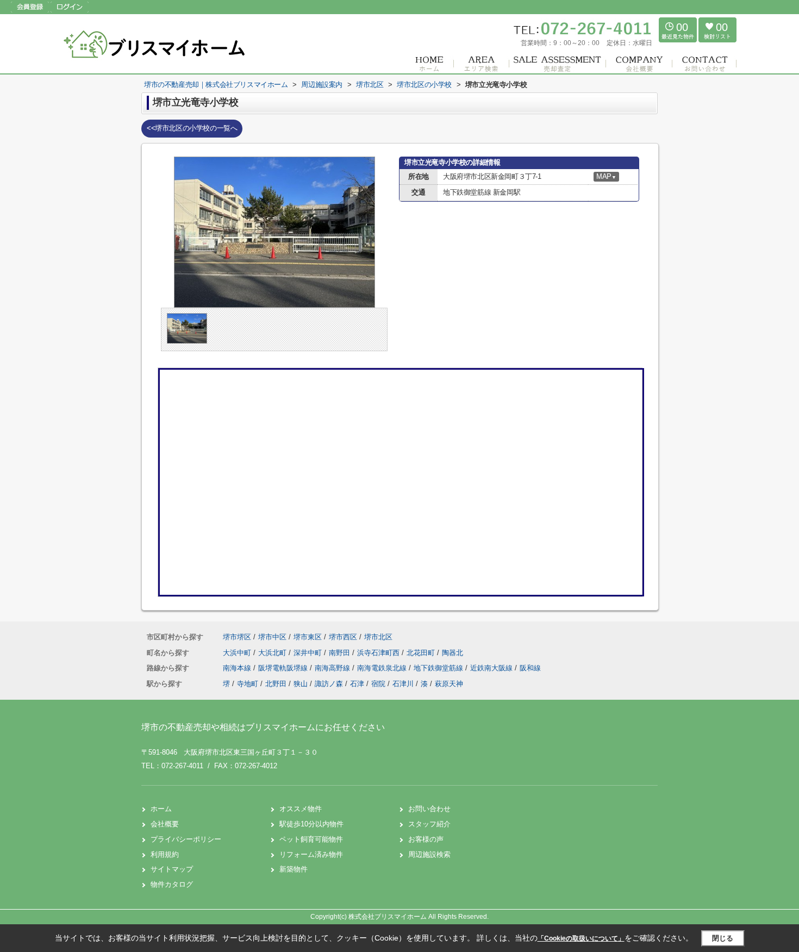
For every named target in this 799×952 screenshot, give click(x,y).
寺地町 (247, 684)
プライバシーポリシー (186, 839)
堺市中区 (272, 637)
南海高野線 (333, 668)
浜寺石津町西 (379, 653)
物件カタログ (172, 884)
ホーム (161, 809)
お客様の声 (426, 839)
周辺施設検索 (429, 854)
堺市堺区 (237, 637)
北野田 (275, 684)
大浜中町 (238, 653)
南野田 (340, 653)
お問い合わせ (429, 809)
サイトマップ (172, 869)
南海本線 (238, 668)
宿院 (378, 684)
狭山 (301, 684)
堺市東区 (308, 637)
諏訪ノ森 (329, 684)
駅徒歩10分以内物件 (311, 824)
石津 (357, 684)
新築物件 (293, 869)
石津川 (403, 684)
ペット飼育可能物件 (311, 839)
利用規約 (165, 854)
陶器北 (452, 653)
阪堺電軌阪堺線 (284, 668)
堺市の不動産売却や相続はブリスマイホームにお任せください (263, 727)
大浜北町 (273, 653)
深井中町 (309, 653)
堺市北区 (378, 637)
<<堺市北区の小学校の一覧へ (192, 128)
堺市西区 (343, 637)
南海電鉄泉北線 (383, 668)
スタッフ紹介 (429, 824)
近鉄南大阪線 (492, 668)
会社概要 (165, 824)
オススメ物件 (300, 809)
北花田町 (422, 653)
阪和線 (530, 668)
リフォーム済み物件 (311, 854)
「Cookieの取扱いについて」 (581, 938)
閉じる (722, 938)
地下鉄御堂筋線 (439, 668)
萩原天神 (449, 684)
